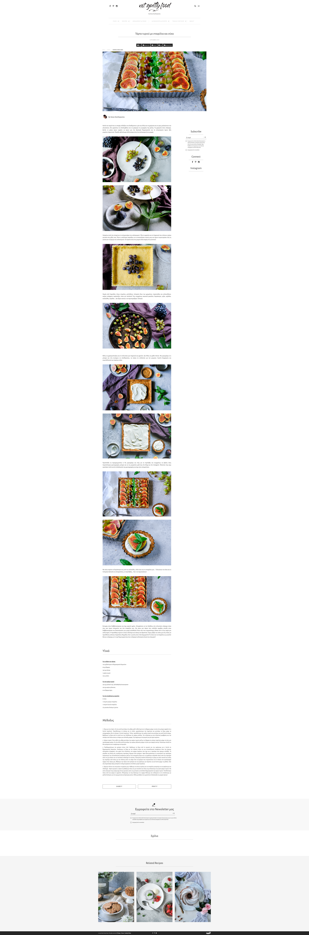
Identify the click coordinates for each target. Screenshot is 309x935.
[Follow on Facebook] (110, 6)
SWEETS (108, 49)
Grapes (154, 45)
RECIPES (124, 21)
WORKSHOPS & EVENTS (159, 21)
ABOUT (191, 21)
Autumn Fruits (168, 45)
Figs (161, 45)
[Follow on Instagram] (117, 6)
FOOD (115, 21)
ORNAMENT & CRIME (139, 21)
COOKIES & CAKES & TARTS (118, 49)
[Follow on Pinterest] (113, 6)
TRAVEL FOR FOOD (178, 21)
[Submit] (204, 137)
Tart (140, 45)
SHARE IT (119, 786)
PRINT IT (154, 786)
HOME (103, 49)
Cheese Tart (147, 45)
